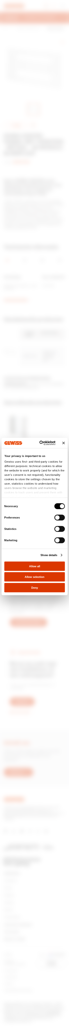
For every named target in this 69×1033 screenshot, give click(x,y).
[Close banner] (63, 443)
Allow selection (34, 576)
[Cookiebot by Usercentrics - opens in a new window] (41, 443)
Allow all (34, 566)
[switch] (59, 517)
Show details (48, 555)
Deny (34, 587)
